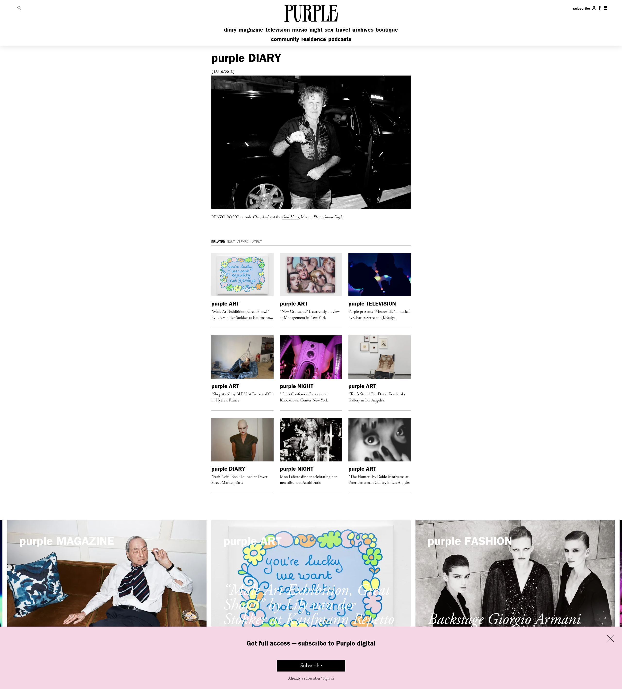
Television (278, 29)
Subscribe (311, 665)
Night (316, 29)
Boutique (387, 29)
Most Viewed (237, 242)
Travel (343, 29)
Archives (362, 29)
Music (299, 29)
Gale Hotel (290, 216)
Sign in (328, 678)
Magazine (251, 29)
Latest (256, 242)
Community (285, 39)
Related (218, 242)
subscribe (581, 8)
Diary (230, 29)
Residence (313, 39)
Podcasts (339, 39)
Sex (329, 29)
